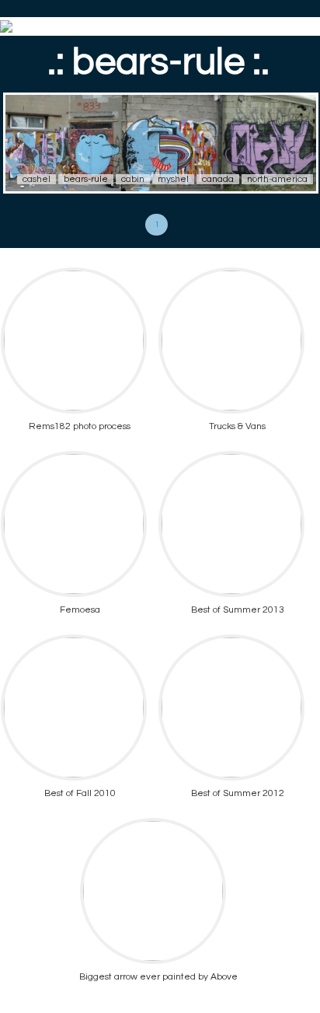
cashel (36, 179)
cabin (132, 179)
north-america (277, 179)
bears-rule (86, 179)
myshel (173, 179)
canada (218, 179)
